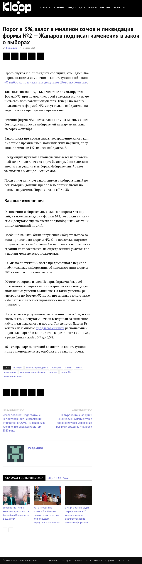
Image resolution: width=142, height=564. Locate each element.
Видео (71, 7)
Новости (45, 7)
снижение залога (13, 376)
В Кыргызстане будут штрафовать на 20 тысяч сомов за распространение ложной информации (77, 515)
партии (53, 372)
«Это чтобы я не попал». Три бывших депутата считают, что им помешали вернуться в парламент (47, 515)
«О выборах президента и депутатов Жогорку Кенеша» (45, 82)
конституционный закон (32, 372)
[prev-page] (5, 530)
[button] (135, 7)
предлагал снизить (50, 328)
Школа (92, 7)
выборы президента (37, 367)
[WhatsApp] (40, 56)
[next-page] (11, 530)
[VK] (23, 56)
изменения (10, 372)
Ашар (117, 7)
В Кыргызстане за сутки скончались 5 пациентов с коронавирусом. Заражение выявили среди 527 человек (74, 420)
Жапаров (56, 367)
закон (68, 367)
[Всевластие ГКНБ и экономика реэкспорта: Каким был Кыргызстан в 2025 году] (16, 495)
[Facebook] (6, 56)
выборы (17, 367)
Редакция (11, 47)
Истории (59, 7)
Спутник (105, 7)
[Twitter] (14, 56)
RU (124, 7)
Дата (82, 7)
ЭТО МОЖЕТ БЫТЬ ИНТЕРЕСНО (24, 478)
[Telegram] (32, 56)
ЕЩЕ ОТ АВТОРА (58, 478)
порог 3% (66, 372)
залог (79, 367)
